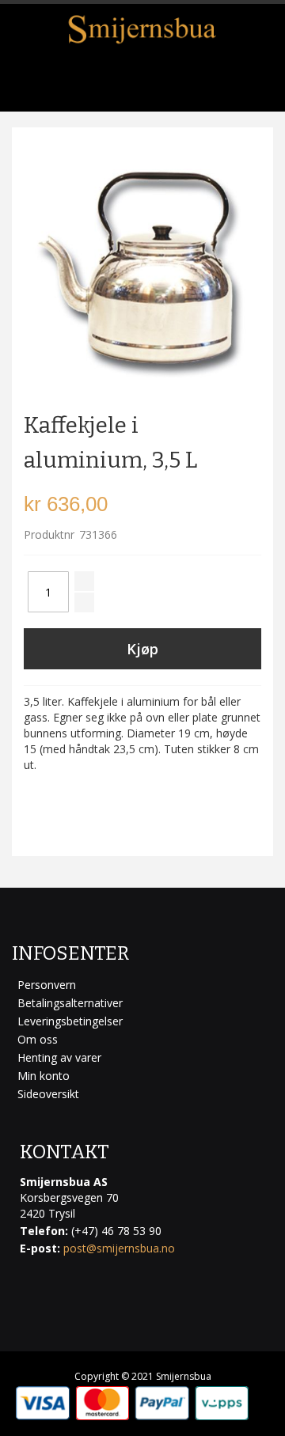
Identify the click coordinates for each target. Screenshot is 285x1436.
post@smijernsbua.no (119, 1248)
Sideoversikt (48, 1093)
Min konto (43, 1075)
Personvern (46, 984)
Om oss (37, 1039)
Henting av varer (59, 1057)
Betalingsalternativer (70, 1002)
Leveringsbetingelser (70, 1021)
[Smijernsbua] (142, 29)
